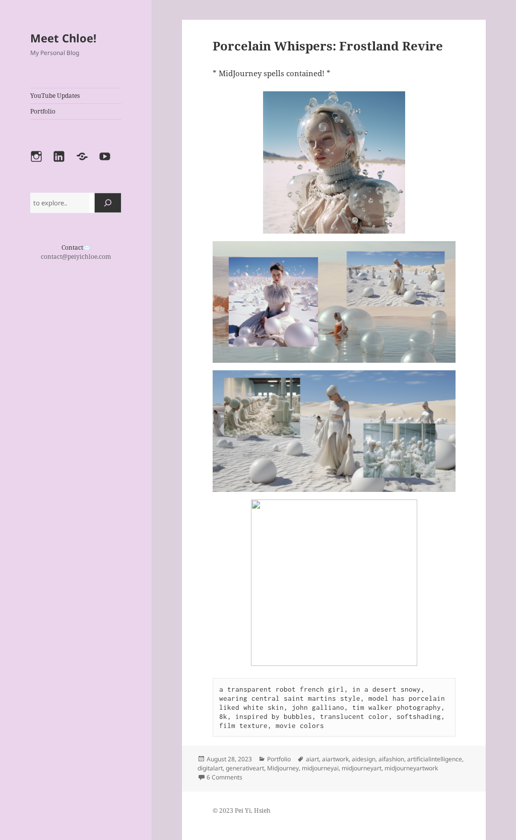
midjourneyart (361, 768)
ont (70, 247)
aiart (312, 759)
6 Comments (224, 777)
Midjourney (283, 768)
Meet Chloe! (63, 37)
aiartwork (335, 759)
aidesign (363, 759)
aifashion (391, 759)
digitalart (210, 768)
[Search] (107, 203)
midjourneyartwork (411, 768)
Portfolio (42, 111)
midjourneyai (320, 768)
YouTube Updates (55, 95)
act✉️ (83, 247)
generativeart (245, 768)
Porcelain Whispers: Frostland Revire (328, 45)
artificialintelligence (434, 759)
